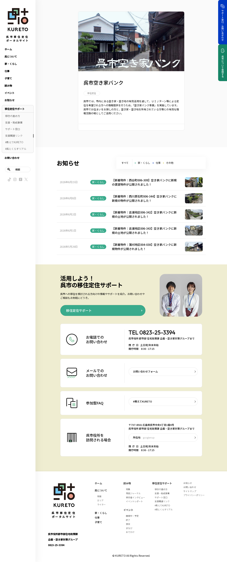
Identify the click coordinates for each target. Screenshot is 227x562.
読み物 (8, 85)
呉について (11, 56)
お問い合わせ (12, 158)
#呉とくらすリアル (15, 148)
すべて (125, 163)
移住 (128, 523)
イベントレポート (134, 501)
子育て (8, 78)
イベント (10, 93)
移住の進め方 (12, 116)
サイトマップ (189, 491)
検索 (17, 169)
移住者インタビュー (135, 497)
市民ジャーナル (133, 493)
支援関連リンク (14, 135)
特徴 (99, 496)
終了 (128, 519)
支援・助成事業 (14, 122)
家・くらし (11, 63)
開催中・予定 (132, 515)
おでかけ (130, 531)
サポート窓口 (12, 129)
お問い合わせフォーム (145, 371)
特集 (128, 489)
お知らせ (10, 100)
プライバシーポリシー (194, 495)
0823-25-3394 (157, 332)
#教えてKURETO (14, 142)
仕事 (7, 71)
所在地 (144, 437)
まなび (129, 528)
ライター (101, 504)
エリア (100, 500)
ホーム (8, 49)
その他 (169, 163)
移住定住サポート (15, 109)
